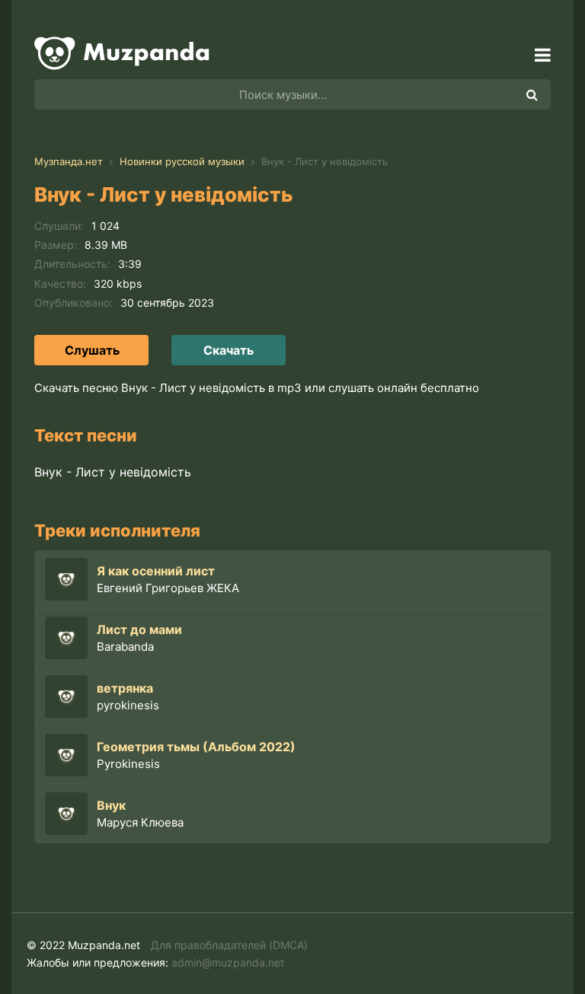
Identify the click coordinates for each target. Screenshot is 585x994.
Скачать (228, 350)
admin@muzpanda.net (227, 962)
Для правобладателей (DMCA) (229, 944)
